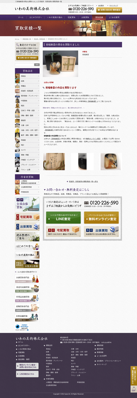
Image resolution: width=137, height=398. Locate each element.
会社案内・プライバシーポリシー (109, 361)
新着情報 (100, 352)
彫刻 (22, 105)
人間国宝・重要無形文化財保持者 (57, 382)
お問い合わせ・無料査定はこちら (134, 376)
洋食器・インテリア (28, 160)
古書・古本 (25, 125)
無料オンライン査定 (93, 139)
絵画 (22, 81)
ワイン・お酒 (25, 169)
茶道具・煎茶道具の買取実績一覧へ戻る (83, 181)
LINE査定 (63, 217)
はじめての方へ (35, 17)
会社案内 (101, 5)
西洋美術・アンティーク (29, 96)
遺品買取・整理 (23, 359)
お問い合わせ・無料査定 (109, 10)
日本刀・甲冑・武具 (28, 110)
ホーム (20, 17)
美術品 (23, 76)
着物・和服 (25, 155)
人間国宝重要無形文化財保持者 (28, 182)
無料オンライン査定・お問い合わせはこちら (27, 366)
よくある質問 (114, 17)
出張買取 (85, 17)
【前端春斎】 (92, 101)
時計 (22, 145)
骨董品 (23, 86)
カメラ (23, 150)
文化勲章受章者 (26, 187)
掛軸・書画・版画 (27, 115)
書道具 (23, 120)
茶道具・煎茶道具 (27, 91)
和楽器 (23, 140)
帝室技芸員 (25, 192)
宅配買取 (71, 17)
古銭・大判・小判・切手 (29, 130)
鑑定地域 (100, 349)
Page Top (134, 389)
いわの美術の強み (54, 17)
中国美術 (24, 101)
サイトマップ (113, 5)
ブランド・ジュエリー (28, 165)
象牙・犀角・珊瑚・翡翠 (29, 135)
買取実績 (99, 17)
